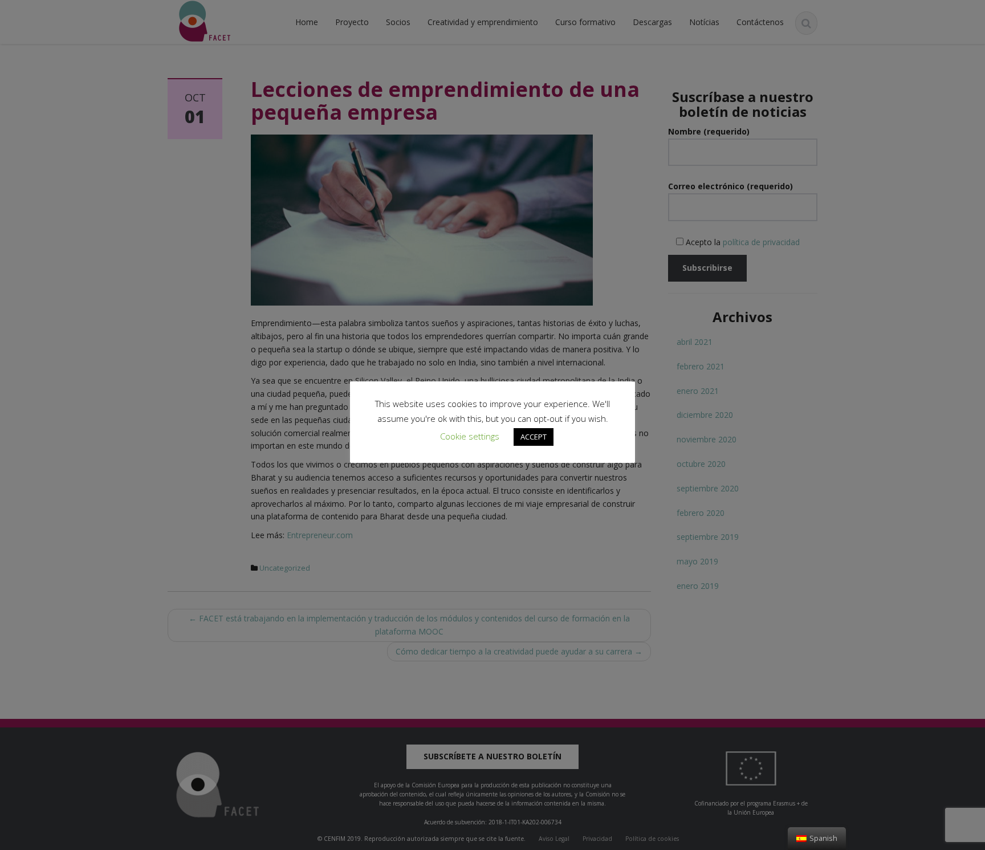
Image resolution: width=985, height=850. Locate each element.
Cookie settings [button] (469, 436)
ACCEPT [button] (533, 437)
